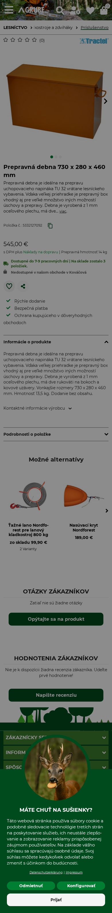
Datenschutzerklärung (46, 872)
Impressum (74, 872)
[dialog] (56, 456)
